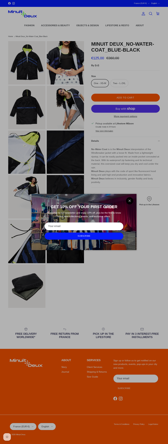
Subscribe (84, 236)
